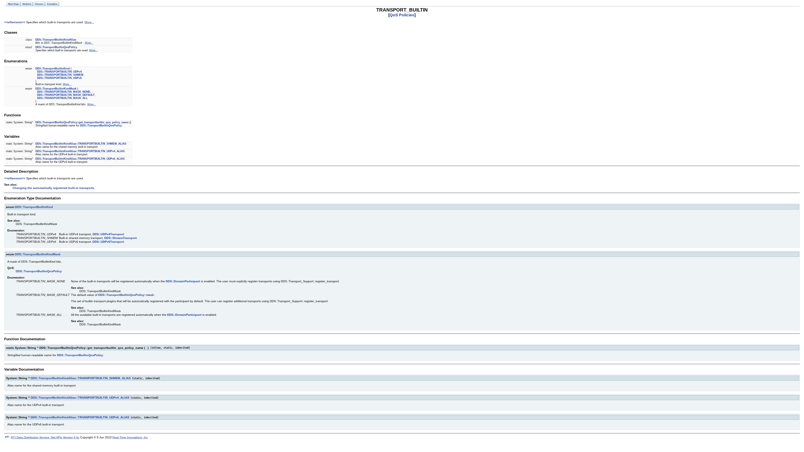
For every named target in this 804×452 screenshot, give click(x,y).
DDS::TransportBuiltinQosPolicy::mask (126, 295)
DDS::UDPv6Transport (108, 241)
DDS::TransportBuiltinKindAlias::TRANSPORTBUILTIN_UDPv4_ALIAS (80, 151)
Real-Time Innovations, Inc (130, 437)
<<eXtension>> (14, 22)
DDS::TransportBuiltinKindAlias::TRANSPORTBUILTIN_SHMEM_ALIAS (80, 143)
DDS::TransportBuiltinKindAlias (55, 39)
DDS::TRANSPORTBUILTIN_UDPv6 (59, 78)
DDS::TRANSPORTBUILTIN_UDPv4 (59, 71)
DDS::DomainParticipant (183, 281)
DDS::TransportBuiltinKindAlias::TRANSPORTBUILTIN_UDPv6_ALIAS (80, 158)
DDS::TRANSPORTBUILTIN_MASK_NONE (63, 91)
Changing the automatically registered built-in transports (53, 188)
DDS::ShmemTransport (120, 238)
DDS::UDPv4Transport (108, 234)
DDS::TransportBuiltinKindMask (55, 88)
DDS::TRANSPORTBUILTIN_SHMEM (60, 74)
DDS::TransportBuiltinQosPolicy (56, 47)
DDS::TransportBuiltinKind (52, 68)
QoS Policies (402, 15)
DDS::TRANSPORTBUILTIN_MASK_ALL (62, 98)
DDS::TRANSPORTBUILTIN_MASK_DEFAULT (66, 94)
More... (89, 22)
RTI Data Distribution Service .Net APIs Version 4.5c (45, 437)
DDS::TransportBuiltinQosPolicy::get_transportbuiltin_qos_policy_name (82, 122)
